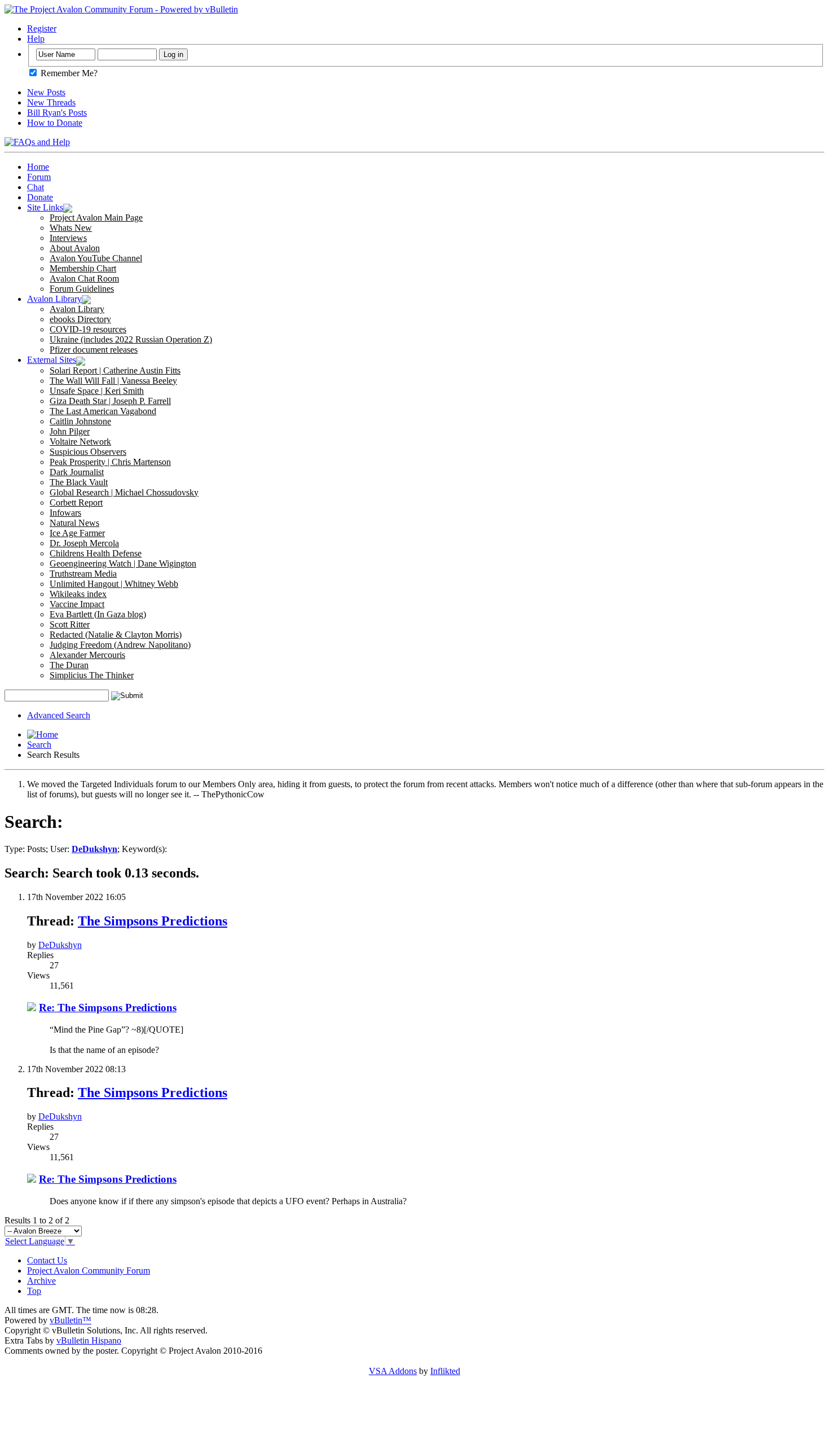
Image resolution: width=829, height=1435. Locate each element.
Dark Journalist (77, 472)
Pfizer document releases (94, 349)
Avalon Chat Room (84, 278)
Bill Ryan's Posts (57, 112)
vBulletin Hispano (88, 1340)
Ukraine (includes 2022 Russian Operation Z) (131, 339)
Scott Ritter (70, 624)
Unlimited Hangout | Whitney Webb (114, 584)
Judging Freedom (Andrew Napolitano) (120, 645)
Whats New (71, 227)
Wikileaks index (78, 594)
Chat (35, 187)
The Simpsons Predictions (152, 921)
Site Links (45, 207)
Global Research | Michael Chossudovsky (124, 492)
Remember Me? (68, 73)
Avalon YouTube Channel (96, 258)
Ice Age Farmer (77, 533)
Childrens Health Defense (96, 553)
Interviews (68, 238)
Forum (39, 177)
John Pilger (70, 431)
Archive (41, 1280)
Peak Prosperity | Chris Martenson (110, 462)
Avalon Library (54, 299)
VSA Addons (393, 1371)
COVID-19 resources (88, 329)
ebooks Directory (80, 319)
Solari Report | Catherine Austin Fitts (115, 370)
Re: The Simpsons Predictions (108, 1007)
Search (39, 744)
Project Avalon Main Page (96, 217)
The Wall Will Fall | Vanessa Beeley (113, 380)
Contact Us (47, 1260)
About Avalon (75, 248)
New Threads (51, 102)
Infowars (65, 512)
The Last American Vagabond (103, 411)
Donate (40, 197)
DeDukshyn (60, 945)
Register (41, 28)
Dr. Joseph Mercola (84, 543)
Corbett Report (76, 502)
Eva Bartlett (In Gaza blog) (98, 614)
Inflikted (445, 1371)
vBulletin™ (70, 1320)
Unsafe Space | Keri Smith (97, 391)
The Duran (69, 665)
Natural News (74, 523)
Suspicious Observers (88, 452)
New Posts (46, 92)
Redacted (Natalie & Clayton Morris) (116, 634)
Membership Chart (83, 268)
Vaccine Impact (77, 604)
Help (36, 38)
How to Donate (54, 123)
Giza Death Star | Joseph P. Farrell (110, 401)
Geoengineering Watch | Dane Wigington (123, 563)
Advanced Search (58, 715)
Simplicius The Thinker (92, 675)
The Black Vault (79, 482)
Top (34, 1291)
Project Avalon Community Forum (88, 1270)
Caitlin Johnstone (80, 421)
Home (38, 167)
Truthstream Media (83, 573)
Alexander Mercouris (87, 655)
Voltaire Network (80, 441)
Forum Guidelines (82, 288)
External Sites (51, 360)
